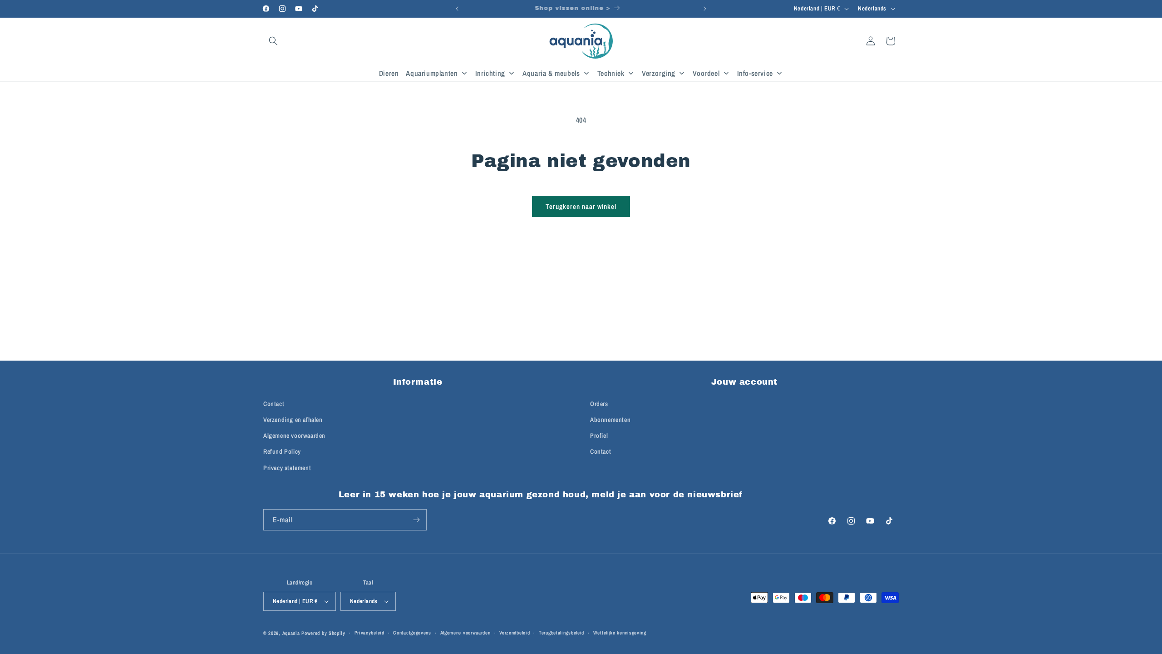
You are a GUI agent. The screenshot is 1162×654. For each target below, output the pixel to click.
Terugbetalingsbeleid (561, 632)
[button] (273, 41)
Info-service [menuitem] (755, 73)
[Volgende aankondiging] (705, 8)
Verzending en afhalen (293, 420)
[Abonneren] (416, 519)
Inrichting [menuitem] (490, 73)
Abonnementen (610, 420)
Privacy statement (287, 468)
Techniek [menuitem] (611, 73)
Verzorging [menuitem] (658, 73)
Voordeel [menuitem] (706, 73)
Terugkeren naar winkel (581, 206)
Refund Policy (282, 451)
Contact (273, 404)
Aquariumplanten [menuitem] (432, 73)
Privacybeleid (369, 632)
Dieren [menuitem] (389, 73)
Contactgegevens (412, 632)
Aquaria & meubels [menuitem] (551, 73)
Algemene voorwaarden (294, 435)
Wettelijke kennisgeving (619, 632)
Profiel (599, 435)
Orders (599, 404)
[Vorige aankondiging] (457, 8)
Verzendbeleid (514, 632)
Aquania (291, 633)
